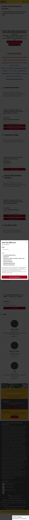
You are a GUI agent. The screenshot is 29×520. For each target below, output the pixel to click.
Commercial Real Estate (9, 255)
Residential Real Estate (9, 263)
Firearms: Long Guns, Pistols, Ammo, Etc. (14, 258)
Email (3, 247)
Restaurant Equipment (9, 265)
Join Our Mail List (14, 277)
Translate (24, 518)
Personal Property (8, 261)
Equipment (6, 256)
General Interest (7, 260)
